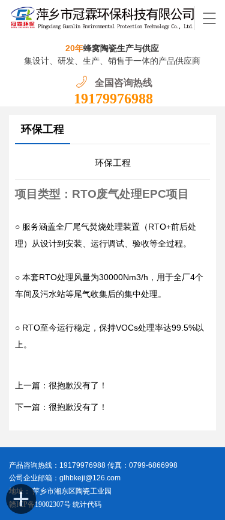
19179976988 (113, 98)
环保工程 (42, 129)
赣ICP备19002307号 (40, 504)
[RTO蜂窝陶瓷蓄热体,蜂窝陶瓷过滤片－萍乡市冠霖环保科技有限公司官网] (102, 18)
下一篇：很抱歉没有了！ (61, 407)
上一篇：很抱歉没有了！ (61, 385)
